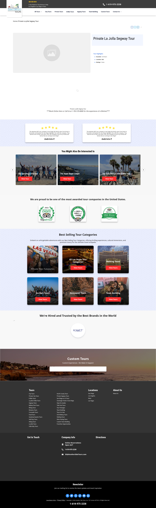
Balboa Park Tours (34, 405)
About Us (115, 393)
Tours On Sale (61, 412)
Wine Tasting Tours (62, 419)
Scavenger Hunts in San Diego (65, 400)
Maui (44, 6)
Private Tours (59, 11)
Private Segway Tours (63, 396)
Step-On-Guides (61, 403)
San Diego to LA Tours (63, 398)
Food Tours (32, 414)
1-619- (73, 503)
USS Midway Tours (62, 414)
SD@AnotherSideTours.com (75, 454)
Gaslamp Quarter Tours (35, 417)
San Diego (91, 393)
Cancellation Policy (51, 500)
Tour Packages (61, 408)
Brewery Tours (33, 410)
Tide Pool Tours (61, 405)
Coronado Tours (33, 412)
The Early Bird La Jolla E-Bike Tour (120, 170)
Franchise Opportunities (64, 424)
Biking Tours (32, 408)
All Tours (37, 11)
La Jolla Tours (32, 424)
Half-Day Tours (33, 419)
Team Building (93, 11)
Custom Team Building (63, 422)
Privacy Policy (61, 500)
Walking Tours (61, 417)
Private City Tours (34, 396)
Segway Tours (81, 11)
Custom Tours (105, 11)
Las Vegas (39, 6)
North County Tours (62, 393)
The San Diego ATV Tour (36, 170)
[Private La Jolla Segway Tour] (52, 53)
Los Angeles (32, 6)
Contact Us (116, 11)
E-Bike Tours (32, 398)
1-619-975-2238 (70, 449)
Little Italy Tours (33, 426)
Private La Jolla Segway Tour (78, 109)
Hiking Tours (32, 422)
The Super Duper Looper (78, 170)
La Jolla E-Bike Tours (34, 400)
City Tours (48, 11)
